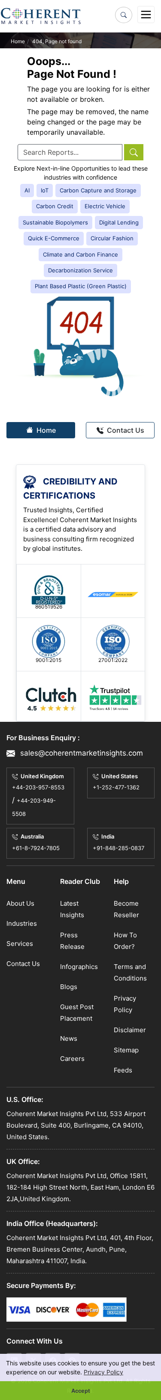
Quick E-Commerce (53, 238)
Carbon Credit (54, 206)
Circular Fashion (112, 238)
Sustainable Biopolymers (55, 222)
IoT (45, 190)
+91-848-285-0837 (118, 848)
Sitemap (126, 1050)
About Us (20, 903)
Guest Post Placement (77, 1012)
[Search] (123, 15)
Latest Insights (72, 909)
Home (18, 41)
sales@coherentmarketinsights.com (80, 752)
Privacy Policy (103, 1372)
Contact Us (124, 430)
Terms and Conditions (130, 972)
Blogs (68, 987)
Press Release (72, 941)
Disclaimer (130, 1030)
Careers (72, 1058)
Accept (80, 1391)
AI (27, 190)
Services (19, 943)
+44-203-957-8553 (38, 787)
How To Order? (125, 941)
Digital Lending (119, 222)
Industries (21, 923)
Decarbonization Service (80, 270)
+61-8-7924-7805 (36, 848)
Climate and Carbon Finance (80, 254)
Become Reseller (126, 909)
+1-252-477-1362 (116, 787)
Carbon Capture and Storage (98, 190)
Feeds (123, 1070)
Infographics (79, 967)
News (68, 1038)
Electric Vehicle (105, 206)
